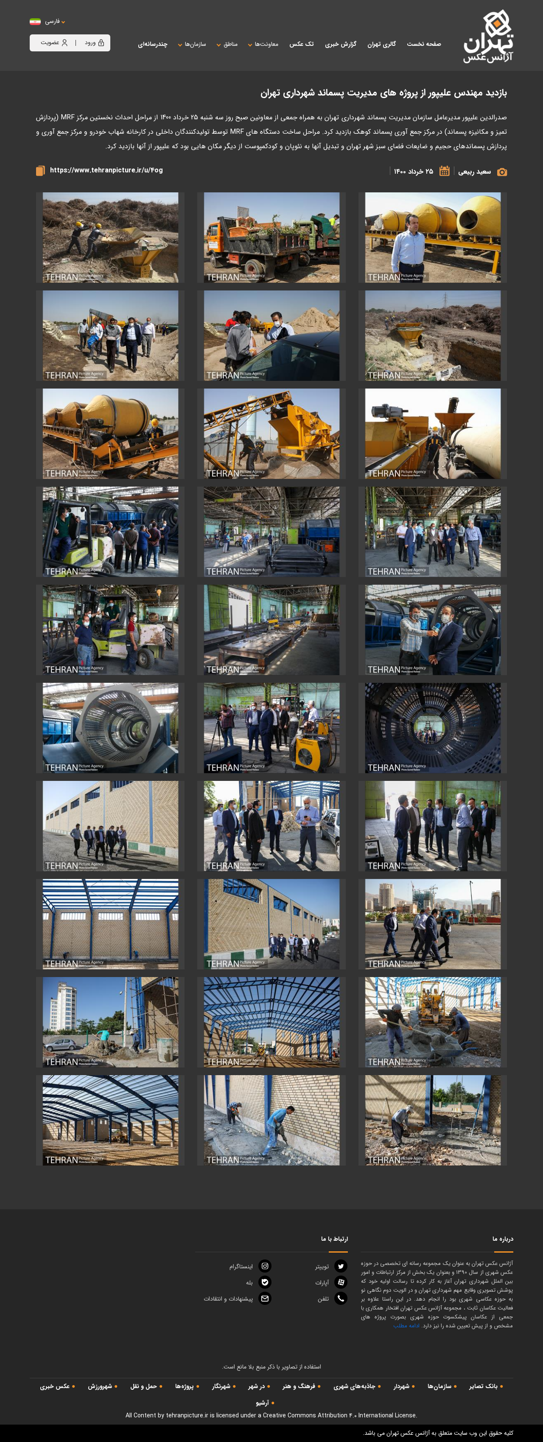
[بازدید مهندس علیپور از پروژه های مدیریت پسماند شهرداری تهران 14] (432, 924)
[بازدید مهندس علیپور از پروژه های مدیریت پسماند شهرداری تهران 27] (271, 532)
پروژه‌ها (184, 1386)
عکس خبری (55, 1386)
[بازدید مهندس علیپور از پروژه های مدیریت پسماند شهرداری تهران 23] (271, 630)
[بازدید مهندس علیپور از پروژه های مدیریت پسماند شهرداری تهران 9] (110, 924)
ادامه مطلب (406, 1325)
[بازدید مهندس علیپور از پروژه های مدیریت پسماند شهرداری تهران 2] (271, 1120)
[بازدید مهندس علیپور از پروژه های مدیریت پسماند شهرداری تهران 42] (271, 237)
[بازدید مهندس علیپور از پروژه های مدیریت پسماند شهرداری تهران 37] (271, 335)
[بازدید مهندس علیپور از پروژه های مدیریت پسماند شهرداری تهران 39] (432, 335)
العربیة (99, 30)
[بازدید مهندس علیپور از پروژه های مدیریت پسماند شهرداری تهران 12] (271, 924)
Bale (249, 1282)
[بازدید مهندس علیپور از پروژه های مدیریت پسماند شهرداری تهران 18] (432, 826)
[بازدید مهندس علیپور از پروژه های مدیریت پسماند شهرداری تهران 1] (110, 1120)
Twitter (322, 1266)
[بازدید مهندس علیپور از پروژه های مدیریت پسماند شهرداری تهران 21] (432, 728)
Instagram (241, 1266)
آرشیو (262, 1403)
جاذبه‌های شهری (354, 1386)
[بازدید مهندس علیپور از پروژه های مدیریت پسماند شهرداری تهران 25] (432, 630)
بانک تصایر (484, 1386)
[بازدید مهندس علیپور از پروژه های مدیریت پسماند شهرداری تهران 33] (271, 434)
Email (228, 1299)
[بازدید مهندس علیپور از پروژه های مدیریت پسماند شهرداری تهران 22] (110, 630)
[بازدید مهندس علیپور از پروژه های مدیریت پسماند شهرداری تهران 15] (110, 826)
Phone (323, 1299)
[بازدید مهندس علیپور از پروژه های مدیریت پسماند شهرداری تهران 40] (110, 237)
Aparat (322, 1282)
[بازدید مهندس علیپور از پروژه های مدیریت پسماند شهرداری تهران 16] (271, 826)
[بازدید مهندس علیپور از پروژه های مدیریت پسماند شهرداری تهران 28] (432, 532)
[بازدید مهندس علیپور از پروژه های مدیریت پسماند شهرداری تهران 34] (432, 434)
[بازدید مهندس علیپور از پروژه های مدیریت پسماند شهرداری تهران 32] (432, 237)
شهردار (401, 1386)
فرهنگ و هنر (299, 1386)
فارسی (52, 21)
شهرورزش (100, 1386)
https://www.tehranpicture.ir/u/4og (106, 170)
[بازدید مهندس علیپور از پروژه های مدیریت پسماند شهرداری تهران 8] (432, 1022)
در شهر (257, 1386)
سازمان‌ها (439, 1386)
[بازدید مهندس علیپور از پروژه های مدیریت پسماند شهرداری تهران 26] (110, 532)
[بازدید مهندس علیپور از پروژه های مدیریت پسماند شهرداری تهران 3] (432, 1120)
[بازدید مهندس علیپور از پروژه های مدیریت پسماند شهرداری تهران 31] (110, 434)
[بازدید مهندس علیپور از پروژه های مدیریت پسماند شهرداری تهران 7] (271, 1022)
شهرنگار (221, 1386)
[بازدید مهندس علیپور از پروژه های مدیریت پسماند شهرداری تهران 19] (110, 728)
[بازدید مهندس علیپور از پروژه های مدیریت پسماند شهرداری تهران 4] (110, 1022)
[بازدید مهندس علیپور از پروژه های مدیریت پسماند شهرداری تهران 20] (271, 728)
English (78, 30)
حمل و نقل (143, 1386)
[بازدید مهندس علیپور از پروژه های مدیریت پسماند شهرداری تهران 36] (110, 335)
